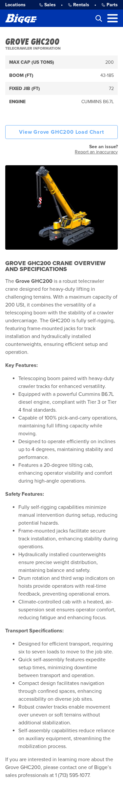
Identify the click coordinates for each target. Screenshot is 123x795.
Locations (15, 5)
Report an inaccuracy (96, 152)
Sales (50, 5)
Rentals (81, 5)
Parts (112, 5)
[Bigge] (21, 18)
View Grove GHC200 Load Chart (61, 132)
